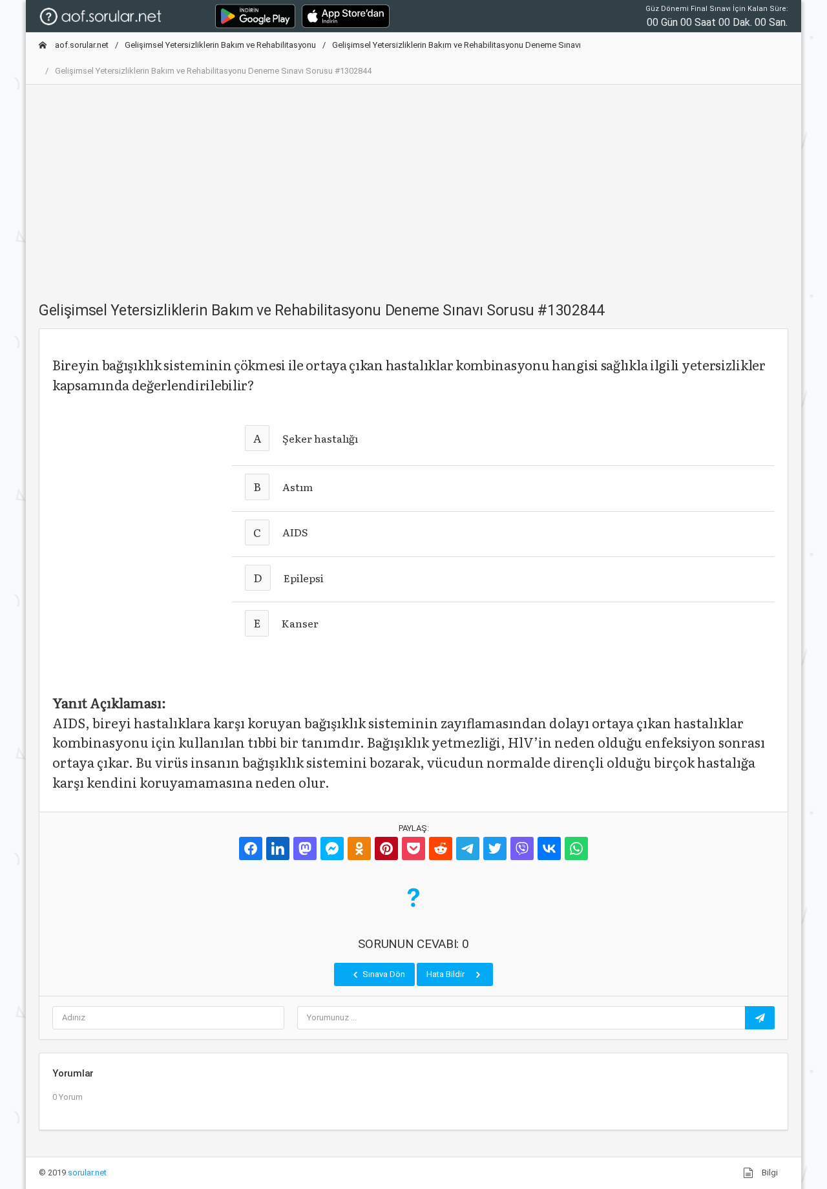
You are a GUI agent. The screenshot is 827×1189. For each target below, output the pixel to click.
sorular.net (87, 1172)
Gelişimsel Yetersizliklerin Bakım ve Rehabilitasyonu (220, 45)
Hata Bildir (446, 974)
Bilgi (769, 1172)
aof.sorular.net (81, 45)
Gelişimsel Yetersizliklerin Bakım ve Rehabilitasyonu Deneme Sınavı (456, 45)
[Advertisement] (413, 185)
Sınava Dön (383, 974)
